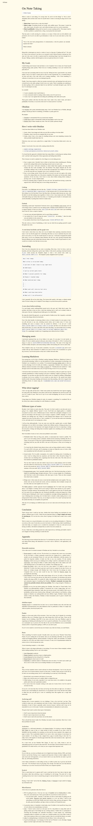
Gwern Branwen (28, 657)
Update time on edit (29, 119)
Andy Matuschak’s (28, 653)
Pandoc (24, 615)
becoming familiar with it (58, 363)
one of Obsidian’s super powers (58, 205)
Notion (56, 555)
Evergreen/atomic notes (30, 471)
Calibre (64, 755)
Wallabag (44, 780)
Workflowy (27, 560)
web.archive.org (26, 744)
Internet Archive (49, 728)
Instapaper (55, 780)
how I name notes (60, 588)
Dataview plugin (64, 572)
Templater (26, 117)
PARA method (28, 486)
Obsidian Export (26, 604)
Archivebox (25, 728)
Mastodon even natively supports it (43, 798)
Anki (25, 808)
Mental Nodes (27, 659)
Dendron (26, 586)
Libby (25, 818)
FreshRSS (51, 793)
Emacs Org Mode (28, 566)
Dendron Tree (27, 121)
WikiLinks (33, 189)
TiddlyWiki (27, 660)
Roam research (27, 553)
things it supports (45, 366)
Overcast (41, 820)
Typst (56, 449)
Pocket (49, 780)
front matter (50, 119)
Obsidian (27, 109)
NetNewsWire (62, 793)
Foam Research (28, 575)
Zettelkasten (50, 486)
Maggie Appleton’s (28, 655)
